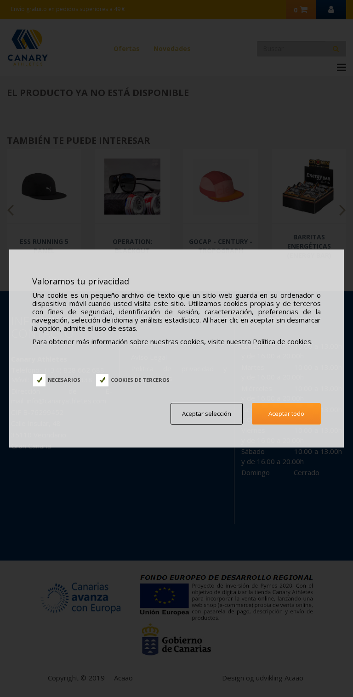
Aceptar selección (206, 413)
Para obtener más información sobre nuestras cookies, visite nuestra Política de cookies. (172, 341)
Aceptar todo (286, 413)
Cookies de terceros (140, 379)
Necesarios (64, 379)
